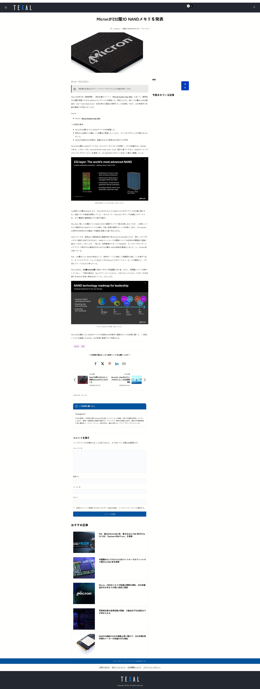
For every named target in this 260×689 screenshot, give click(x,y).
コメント (77, 448)
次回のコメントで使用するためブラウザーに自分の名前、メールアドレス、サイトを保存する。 (111, 508)
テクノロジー (145, 28)
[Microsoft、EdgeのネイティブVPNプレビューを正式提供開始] (137, 377)
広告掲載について (134, 667)
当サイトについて (119, 667)
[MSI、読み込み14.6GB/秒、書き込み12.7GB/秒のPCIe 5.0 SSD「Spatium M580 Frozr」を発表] (84, 533)
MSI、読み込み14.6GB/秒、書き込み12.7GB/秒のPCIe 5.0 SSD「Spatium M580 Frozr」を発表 (122, 535)
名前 (76, 476)
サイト (75, 497)
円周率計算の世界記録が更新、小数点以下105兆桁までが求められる (122, 611)
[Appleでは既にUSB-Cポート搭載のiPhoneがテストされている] (83, 377)
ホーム (73, 81)
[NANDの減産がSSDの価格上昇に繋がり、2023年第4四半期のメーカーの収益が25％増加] (84, 635)
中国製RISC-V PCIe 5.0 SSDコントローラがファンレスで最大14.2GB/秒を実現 (122, 560)
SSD (82, 346)
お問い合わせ (104, 667)
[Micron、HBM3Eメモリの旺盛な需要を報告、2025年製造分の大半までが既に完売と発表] (84, 584)
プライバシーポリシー (152, 667)
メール (77, 487)
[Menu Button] (6, 8)
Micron (77, 346)
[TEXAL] (22, 6)
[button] (95, 363)
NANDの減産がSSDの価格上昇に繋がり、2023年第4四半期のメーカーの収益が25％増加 (122, 637)
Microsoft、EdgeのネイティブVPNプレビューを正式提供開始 (120, 379)
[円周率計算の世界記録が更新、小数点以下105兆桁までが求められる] (84, 610)
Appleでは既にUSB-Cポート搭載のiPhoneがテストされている (98, 379)
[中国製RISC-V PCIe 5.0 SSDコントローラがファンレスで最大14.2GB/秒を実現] (84, 559)
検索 (154, 79)
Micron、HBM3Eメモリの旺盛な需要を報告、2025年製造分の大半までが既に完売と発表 (122, 586)
